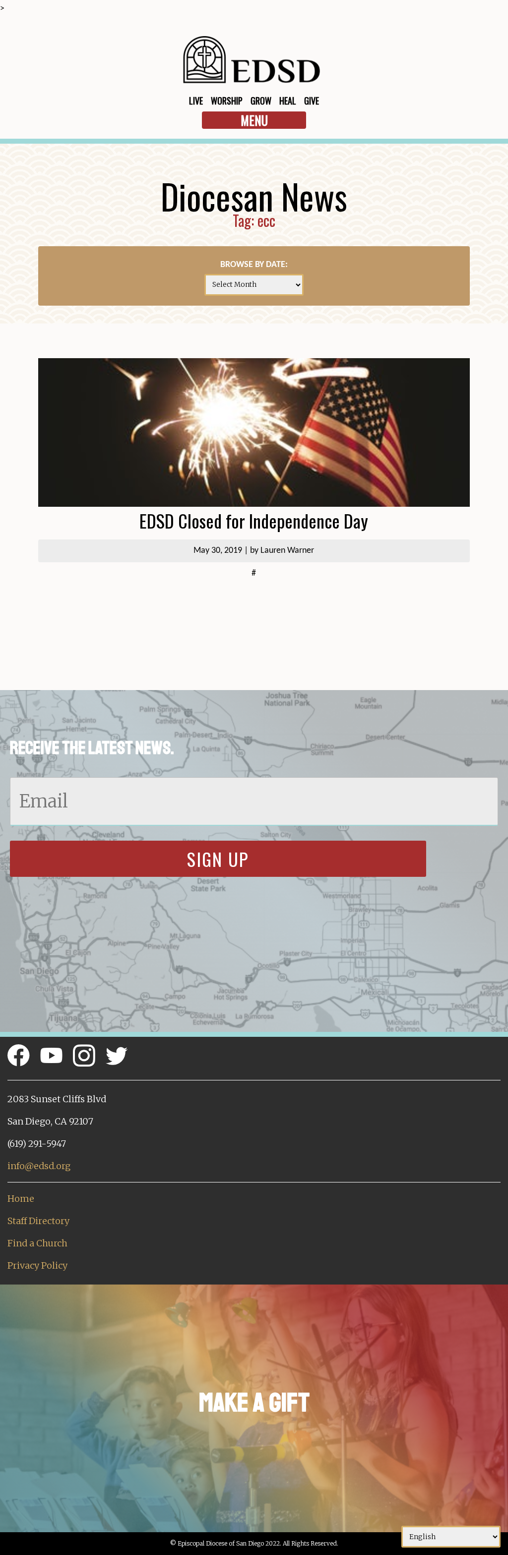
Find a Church (37, 1243)
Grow (261, 100)
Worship (227, 100)
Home (20, 1198)
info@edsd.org (38, 1166)
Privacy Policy (37, 1265)
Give (311, 100)
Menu (254, 120)
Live (196, 100)
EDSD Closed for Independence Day (253, 520)
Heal (287, 100)
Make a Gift (254, 1402)
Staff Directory (38, 1221)
